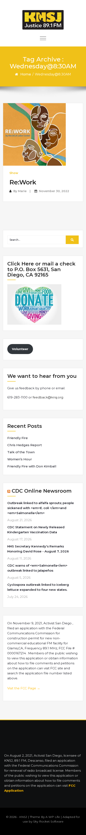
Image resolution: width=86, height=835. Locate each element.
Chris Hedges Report (24, 445)
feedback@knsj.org (48, 397)
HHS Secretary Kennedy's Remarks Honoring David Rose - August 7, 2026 (38, 548)
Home (25, 74)
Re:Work (22, 182)
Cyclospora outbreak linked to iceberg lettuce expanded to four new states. (38, 587)
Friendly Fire (17, 438)
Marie (22, 191)
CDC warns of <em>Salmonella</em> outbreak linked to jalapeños (37, 567)
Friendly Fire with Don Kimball (31, 466)
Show (13, 173)
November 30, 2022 (54, 191)
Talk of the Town (21, 452)
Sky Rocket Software (48, 821)
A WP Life (53, 817)
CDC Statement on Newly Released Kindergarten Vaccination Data (35, 529)
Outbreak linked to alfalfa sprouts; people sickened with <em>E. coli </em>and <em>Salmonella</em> (40, 508)
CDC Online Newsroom (42, 491)
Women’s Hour (19, 459)
